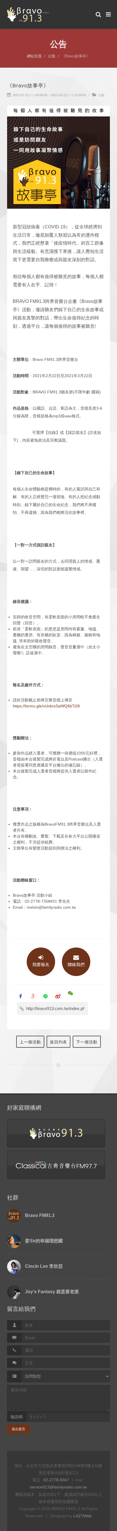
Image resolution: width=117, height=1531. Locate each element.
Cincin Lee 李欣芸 (44, 1266)
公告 (51, 56)
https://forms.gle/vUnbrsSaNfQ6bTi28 (46, 706)
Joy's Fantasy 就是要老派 (52, 1291)
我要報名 (40, 964)
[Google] (33, 996)
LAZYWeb (83, 1516)
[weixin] (70, 996)
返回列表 (58, 1042)
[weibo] (58, 996)
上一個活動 (30, 1042)
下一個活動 (86, 1042)
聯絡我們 (76, 964)
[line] (45, 996)
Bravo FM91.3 (40, 1215)
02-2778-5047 (56, 1480)
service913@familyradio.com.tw (58, 1487)
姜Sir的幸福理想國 (44, 1240)
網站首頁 (34, 56)
